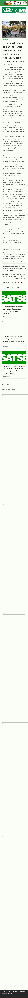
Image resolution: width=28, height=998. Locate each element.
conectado (17, 387)
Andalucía (5, 39)
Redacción (13, 64)
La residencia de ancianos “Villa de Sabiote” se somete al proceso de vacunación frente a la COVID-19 (13, 276)
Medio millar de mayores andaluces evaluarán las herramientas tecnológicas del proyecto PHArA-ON (14, 269)
